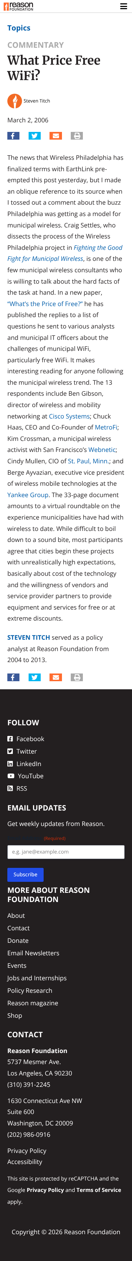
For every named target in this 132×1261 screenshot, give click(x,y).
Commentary (35, 45)
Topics (18, 28)
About (16, 915)
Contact (18, 928)
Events (16, 965)
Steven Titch (28, 637)
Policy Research (29, 990)
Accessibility (24, 1161)
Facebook (30, 738)
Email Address (36, 838)
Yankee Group (27, 495)
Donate (18, 940)
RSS (21, 788)
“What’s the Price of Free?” (44, 303)
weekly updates (41, 823)
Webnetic (101, 449)
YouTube (31, 776)
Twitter (26, 751)
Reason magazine (32, 1003)
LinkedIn (28, 763)
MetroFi (106, 427)
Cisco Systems (69, 416)
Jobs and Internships (37, 978)
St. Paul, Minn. (88, 461)
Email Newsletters (33, 953)
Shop (14, 1015)
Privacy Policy (26, 1150)
